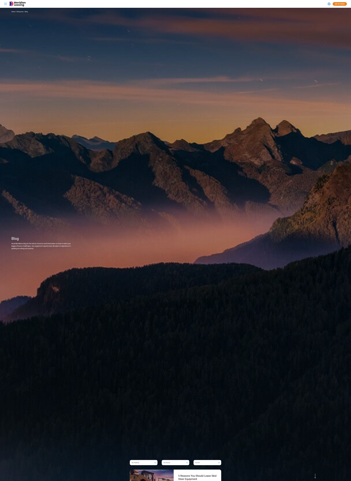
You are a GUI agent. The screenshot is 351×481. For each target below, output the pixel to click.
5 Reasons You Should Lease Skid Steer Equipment (197, 477)
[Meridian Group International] (18, 2)
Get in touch (340, 4)
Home (13, 12)
